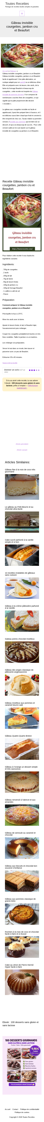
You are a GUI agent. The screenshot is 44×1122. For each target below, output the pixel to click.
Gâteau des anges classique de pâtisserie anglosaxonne (19, 671)
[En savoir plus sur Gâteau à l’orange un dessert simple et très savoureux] (22, 782)
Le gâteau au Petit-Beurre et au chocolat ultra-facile (19, 508)
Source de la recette (9, 363)
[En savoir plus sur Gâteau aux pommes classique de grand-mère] (22, 914)
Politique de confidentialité (29, 1109)
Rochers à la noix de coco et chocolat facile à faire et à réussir (22, 933)
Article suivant (22, 450)
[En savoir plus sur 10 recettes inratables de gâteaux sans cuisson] (22, 588)
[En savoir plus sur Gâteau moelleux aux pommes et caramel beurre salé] (22, 718)
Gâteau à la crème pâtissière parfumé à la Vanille (22, 607)
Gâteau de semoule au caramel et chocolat (20, 834)
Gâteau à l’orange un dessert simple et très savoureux (21, 768)
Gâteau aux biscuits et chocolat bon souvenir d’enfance (21, 867)
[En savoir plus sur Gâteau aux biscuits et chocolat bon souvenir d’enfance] (22, 881)
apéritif (22, 82)
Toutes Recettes (17, 3)
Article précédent (22, 444)
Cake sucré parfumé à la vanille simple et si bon (19, 541)
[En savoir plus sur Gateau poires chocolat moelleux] (22, 652)
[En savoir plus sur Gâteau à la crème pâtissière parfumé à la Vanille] (22, 621)
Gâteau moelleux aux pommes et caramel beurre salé (20, 704)
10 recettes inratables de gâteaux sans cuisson (20, 574)
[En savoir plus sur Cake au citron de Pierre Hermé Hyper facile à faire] (22, 982)
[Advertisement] (22, 157)
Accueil (7, 1109)
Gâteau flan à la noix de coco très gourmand (20, 470)
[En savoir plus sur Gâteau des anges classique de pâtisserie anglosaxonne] (22, 685)
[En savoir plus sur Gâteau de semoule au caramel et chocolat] (22, 848)
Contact (15, 1109)
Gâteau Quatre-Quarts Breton (18, 736)
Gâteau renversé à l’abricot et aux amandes (20, 801)
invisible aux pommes (17, 122)
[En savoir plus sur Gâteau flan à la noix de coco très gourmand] (22, 487)
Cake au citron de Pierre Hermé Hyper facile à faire (19, 966)
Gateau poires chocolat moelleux (20, 639)
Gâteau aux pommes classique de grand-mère (20, 900)
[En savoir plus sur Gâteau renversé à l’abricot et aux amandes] (22, 815)
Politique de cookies (22, 1112)
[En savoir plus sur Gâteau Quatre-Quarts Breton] (22, 749)
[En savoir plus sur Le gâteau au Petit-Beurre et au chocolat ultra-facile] (22, 522)
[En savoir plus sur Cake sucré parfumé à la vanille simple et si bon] (22, 555)
